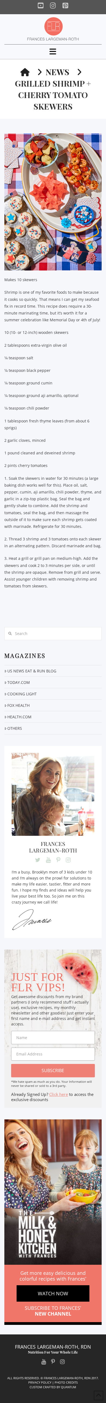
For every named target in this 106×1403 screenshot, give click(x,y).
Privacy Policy (39, 1382)
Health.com (19, 716)
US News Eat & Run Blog (31, 670)
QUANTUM (68, 1387)
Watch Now (53, 1293)
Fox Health (18, 705)
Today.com (18, 682)
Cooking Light (22, 693)
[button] (52, 51)
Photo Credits (66, 1382)
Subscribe (53, 1070)
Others (14, 728)
